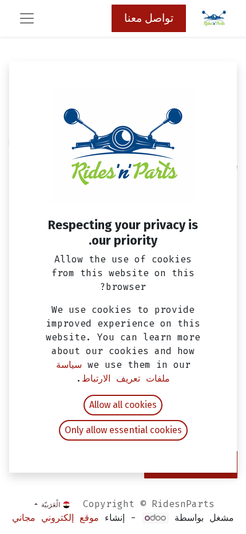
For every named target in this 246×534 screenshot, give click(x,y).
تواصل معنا (148, 18)
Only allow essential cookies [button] (123, 430)
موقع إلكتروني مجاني (55, 518)
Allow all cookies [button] (123, 404)
